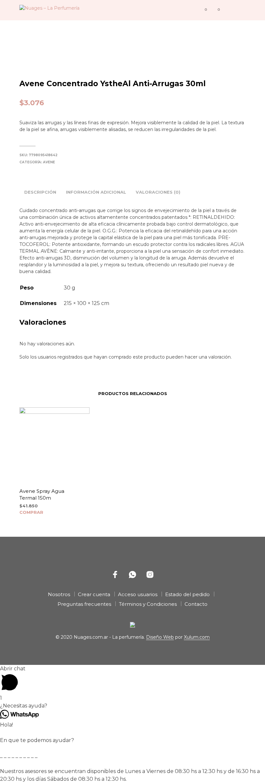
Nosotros (59, 594)
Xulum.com (197, 637)
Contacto (196, 604)
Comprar (31, 512)
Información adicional (96, 192)
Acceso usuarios (137, 594)
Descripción (40, 192)
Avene (49, 162)
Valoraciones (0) (158, 192)
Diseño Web (160, 637)
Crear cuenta (94, 594)
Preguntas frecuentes (84, 604)
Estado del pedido (187, 594)
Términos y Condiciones (148, 604)
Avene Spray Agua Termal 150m (41, 494)
